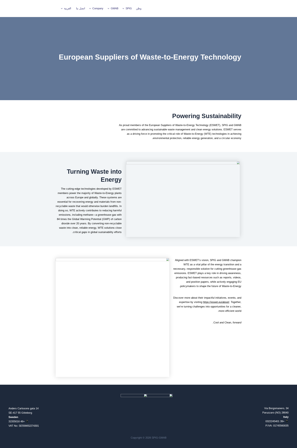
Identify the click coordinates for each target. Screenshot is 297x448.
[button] (124, 8)
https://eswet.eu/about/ (216, 302)
